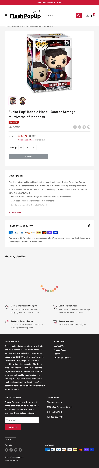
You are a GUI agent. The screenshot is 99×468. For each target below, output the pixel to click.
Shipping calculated (26, 140)
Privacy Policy (60, 350)
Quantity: (13, 147)
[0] (92, 15)
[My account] (87, 15)
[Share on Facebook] (75, 127)
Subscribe (12, 427)
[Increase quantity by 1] (33, 147)
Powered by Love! (11, 460)
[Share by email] (88, 127)
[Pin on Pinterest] (79, 127)
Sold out (28, 156)
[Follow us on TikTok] (20, 450)
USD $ (8, 439)
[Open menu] (6, 15)
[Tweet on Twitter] (84, 127)
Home (7, 26)
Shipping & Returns (62, 358)
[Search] (79, 15)
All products (16, 26)
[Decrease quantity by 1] (21, 147)
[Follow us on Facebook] (6, 450)
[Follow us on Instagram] (11, 450)
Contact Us (59, 346)
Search (57, 354)
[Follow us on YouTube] (15, 450)
